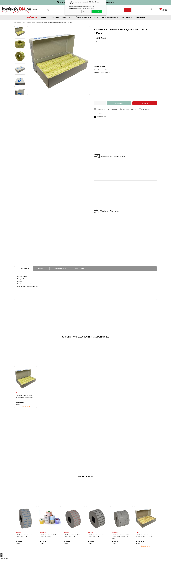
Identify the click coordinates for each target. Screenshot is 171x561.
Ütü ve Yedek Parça (83, 17)
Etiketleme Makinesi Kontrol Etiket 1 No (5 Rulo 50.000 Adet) (120, 537)
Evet (97, 12)
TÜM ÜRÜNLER (31, 17)
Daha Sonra (86, 12)
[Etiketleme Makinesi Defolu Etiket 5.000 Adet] (73, 518)
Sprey (96, 17)
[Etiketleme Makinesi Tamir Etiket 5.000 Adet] (97, 518)
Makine (43, 17)
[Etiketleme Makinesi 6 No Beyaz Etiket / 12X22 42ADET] (145, 518)
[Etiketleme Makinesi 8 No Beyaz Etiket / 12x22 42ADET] (25, 378)
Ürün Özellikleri (24, 268)
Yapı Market (140, 17)
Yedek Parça (54, 17)
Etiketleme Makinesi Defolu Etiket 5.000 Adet (72, 536)
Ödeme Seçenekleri (60, 268)
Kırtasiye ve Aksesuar (110, 17)
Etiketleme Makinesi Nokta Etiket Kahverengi (48, 536)
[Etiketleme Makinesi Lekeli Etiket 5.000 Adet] (25, 518)
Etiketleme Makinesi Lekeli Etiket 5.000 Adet (24, 536)
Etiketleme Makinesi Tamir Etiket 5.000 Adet (96, 536)
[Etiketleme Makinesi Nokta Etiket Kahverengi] (49, 518)
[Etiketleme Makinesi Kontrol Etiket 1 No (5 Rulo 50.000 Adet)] (121, 518)
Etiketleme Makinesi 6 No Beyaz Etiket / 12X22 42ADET (145, 536)
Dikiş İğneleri (67, 17)
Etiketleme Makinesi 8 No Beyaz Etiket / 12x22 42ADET (25, 396)
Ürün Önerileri (80, 268)
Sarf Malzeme (127, 17)
